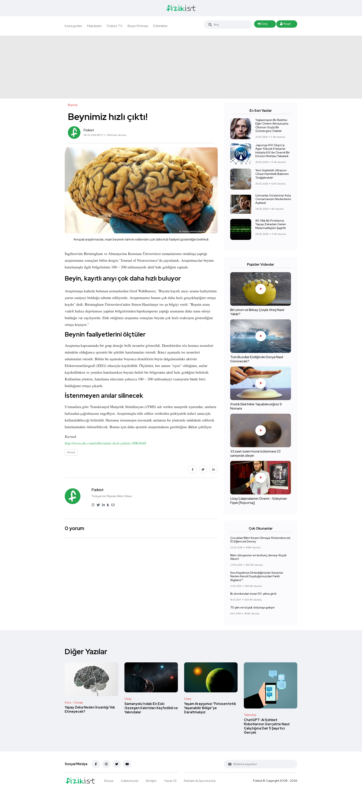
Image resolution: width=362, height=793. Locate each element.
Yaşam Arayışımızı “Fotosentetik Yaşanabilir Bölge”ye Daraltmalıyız (210, 708)
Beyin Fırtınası (138, 26)
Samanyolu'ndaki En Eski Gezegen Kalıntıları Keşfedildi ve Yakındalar (151, 708)
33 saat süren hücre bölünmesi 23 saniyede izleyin (255, 453)
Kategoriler (73, 26)
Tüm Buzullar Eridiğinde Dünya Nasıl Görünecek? (256, 359)
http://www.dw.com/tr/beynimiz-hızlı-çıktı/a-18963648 (105, 443)
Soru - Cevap (74, 702)
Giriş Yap (262, 25)
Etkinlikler (160, 26)
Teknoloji (250, 715)
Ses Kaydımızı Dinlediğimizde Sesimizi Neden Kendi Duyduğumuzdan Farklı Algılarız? (256, 576)
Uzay (127, 699)
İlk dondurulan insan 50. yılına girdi (253, 593)
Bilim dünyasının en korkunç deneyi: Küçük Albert (258, 557)
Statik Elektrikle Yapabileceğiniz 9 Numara (256, 406)
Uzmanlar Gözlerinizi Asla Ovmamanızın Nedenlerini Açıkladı (273, 199)
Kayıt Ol (285, 25)
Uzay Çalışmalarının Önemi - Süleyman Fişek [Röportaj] (258, 500)
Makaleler (94, 26)
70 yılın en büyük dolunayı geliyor (252, 607)
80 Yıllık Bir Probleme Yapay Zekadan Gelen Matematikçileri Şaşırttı (270, 224)
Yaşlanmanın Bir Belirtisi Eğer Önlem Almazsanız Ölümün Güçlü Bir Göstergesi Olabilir (271, 125)
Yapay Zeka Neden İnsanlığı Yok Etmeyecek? (90, 709)
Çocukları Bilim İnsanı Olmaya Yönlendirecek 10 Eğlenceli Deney (260, 539)
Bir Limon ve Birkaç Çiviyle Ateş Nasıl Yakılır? (257, 312)
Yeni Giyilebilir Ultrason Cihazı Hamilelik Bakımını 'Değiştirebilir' (272, 173)
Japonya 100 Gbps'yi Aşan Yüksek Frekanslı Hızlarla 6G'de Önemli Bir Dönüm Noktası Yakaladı (272, 150)
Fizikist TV (115, 26)
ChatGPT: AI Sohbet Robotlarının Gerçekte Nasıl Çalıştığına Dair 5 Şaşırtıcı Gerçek (267, 726)
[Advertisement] (181, 67)
